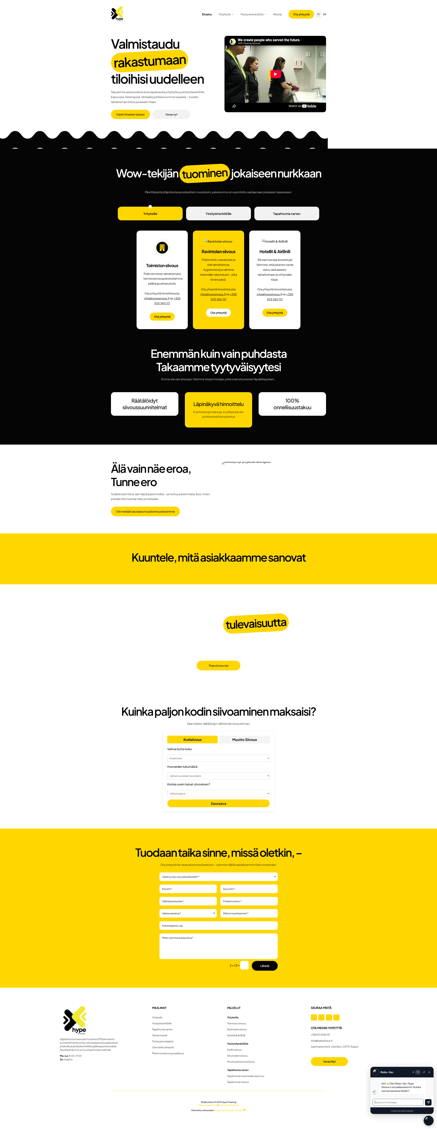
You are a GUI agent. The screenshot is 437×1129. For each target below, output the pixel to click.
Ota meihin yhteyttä (163, 1047)
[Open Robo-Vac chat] (429, 1121)
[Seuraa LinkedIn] (329, 1017)
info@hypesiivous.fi (156, 298)
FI (319, 14)
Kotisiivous (193, 739)
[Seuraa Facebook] (314, 1017)
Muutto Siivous (244, 739)
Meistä (277, 14)
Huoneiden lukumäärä (182, 766)
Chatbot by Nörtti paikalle (402, 1111)
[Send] (428, 1102)
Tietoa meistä (159, 1035)
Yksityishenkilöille (252, 14)
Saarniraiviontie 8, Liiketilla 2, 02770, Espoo (334, 1046)
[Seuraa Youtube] (336, 1017)
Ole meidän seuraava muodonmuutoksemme (145, 511)
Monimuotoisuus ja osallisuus (168, 1053)
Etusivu (207, 14)
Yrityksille (224, 14)
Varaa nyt (171, 114)
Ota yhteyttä (301, 14)
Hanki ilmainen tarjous (130, 114)
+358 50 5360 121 (320, 1034)
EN (324, 14)
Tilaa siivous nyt (218, 665)
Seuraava (218, 803)
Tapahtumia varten (286, 214)
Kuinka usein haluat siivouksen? (188, 784)
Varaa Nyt (329, 1061)
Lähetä (264, 966)
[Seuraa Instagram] (321, 1017)
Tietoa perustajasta (162, 1041)
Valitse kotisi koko (179, 749)
